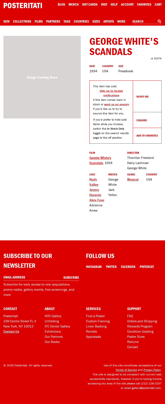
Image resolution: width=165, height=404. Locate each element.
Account (127, 4)
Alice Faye (96, 200)
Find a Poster (95, 316)
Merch (74, 4)
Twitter (111, 266)
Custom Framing (98, 321)
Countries (81, 21)
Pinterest (147, 266)
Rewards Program (140, 326)
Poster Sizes (136, 336)
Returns (133, 341)
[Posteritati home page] (22, 5)
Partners (53, 21)
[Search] (159, 21)
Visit (104, 4)
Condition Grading (140, 331)
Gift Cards (90, 4)
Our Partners (54, 336)
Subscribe (71, 277)
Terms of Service (126, 370)
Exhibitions (53, 331)
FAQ (130, 316)
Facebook (128, 266)
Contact (132, 347)
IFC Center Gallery (57, 326)
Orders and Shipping (142, 321)
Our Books (52, 341)
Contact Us (11, 331)
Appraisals (93, 336)
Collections (22, 21)
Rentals (91, 331)
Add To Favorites (147, 135)
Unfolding (52, 321)
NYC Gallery (53, 316)
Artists (108, 21)
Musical (133, 179)
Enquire (141, 120)
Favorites (144, 4)
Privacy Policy (152, 370)
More (121, 21)
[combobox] (147, 21)
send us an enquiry (116, 104)
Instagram (94, 266)
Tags (67, 21)
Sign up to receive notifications (111, 93)
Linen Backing (96, 326)
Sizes (96, 21)
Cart (158, 4)
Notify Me (142, 96)
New (6, 21)
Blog (61, 4)
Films (39, 21)
